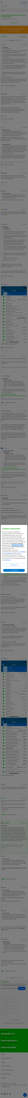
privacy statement (8, 553)
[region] (14, 549)
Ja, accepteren (14, 570)
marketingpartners (17, 545)
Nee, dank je (14, 565)
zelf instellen (7, 560)
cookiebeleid (22, 551)
